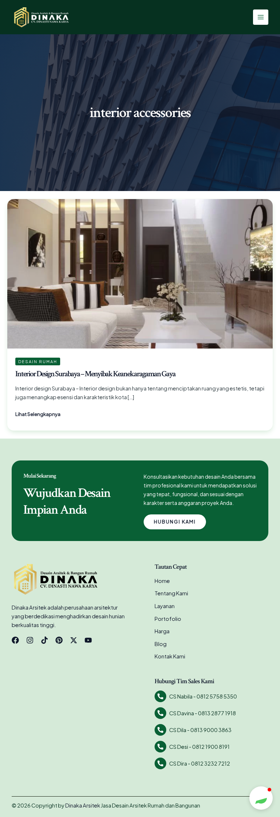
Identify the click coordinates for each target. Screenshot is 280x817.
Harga (162, 631)
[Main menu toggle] (260, 17)
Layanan (165, 606)
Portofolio (168, 618)
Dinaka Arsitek (82, 805)
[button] (261, 798)
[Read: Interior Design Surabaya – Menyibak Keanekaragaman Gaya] (140, 273)
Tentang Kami (171, 593)
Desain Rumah (37, 361)
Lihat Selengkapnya (38, 414)
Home (162, 580)
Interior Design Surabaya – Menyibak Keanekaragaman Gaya (95, 374)
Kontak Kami (170, 656)
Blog (161, 644)
